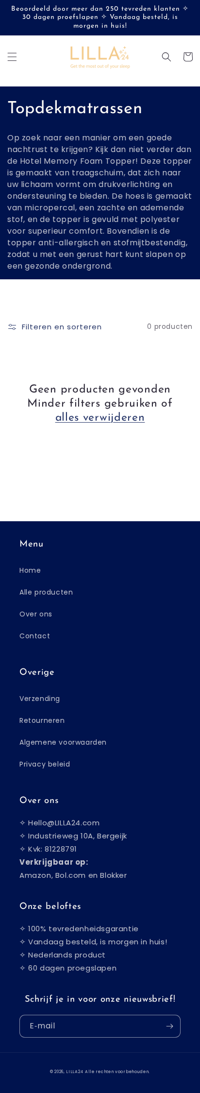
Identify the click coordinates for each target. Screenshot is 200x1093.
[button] (12, 57)
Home (30, 570)
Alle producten (46, 592)
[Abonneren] (169, 1026)
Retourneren (42, 720)
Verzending (39, 698)
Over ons (35, 614)
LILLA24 (74, 1072)
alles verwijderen (100, 418)
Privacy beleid (44, 764)
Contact (34, 636)
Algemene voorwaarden (63, 742)
